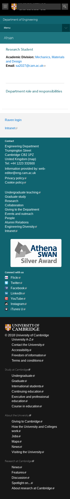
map (32, 159)
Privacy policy (14, 178)
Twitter (15, 283)
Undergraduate (22, 375)
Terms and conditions (26, 360)
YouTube (17, 298)
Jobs (15, 436)
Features (18, 472)
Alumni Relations (17, 222)
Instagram (17, 304)
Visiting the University (27, 452)
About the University (17, 415)
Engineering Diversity (20, 226)
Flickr (14, 277)
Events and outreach (19, 213)
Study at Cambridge (16, 369)
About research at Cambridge (32, 488)
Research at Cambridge (18, 461)
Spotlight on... (21, 483)
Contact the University (27, 344)
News (16, 446)
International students (26, 386)
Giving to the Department (22, 209)
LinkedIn (17, 293)
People (10, 218)
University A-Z (21, 339)
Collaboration (14, 205)
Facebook (17, 288)
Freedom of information (28, 355)
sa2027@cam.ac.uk (29, 65)
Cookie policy (14, 182)
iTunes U (17, 309)
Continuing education (26, 391)
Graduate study (15, 196)
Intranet (10, 128)
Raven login (13, 120)
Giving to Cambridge (26, 421)
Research (11, 201)
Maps (15, 441)
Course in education (25, 406)
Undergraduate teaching (21, 192)
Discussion (19, 477)
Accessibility (20, 350)
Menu (7, 27)
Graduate (18, 381)
